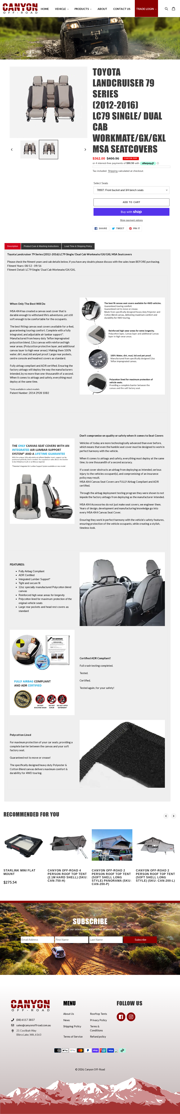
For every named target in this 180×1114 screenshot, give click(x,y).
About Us (68, 1013)
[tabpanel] (87, 525)
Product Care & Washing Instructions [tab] (41, 246)
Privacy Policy (98, 1020)
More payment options (131, 220)
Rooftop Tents (98, 1013)
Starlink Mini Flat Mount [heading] (20, 872)
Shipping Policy (72, 1026)
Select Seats (101, 183)
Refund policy (98, 1036)
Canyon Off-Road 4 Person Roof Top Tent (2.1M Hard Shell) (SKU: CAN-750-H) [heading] (68, 875)
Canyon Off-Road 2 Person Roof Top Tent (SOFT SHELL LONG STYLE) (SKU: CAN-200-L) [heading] (155, 875)
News (66, 1020)
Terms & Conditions (96, 1028)
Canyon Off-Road (95, 1069)
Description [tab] (12, 246)
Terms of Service (73, 1036)
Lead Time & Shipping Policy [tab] (78, 246)
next (173, 816)
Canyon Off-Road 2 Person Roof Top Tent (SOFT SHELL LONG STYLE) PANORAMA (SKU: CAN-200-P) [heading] (111, 877)
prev (166, 816)
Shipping (113, 170)
